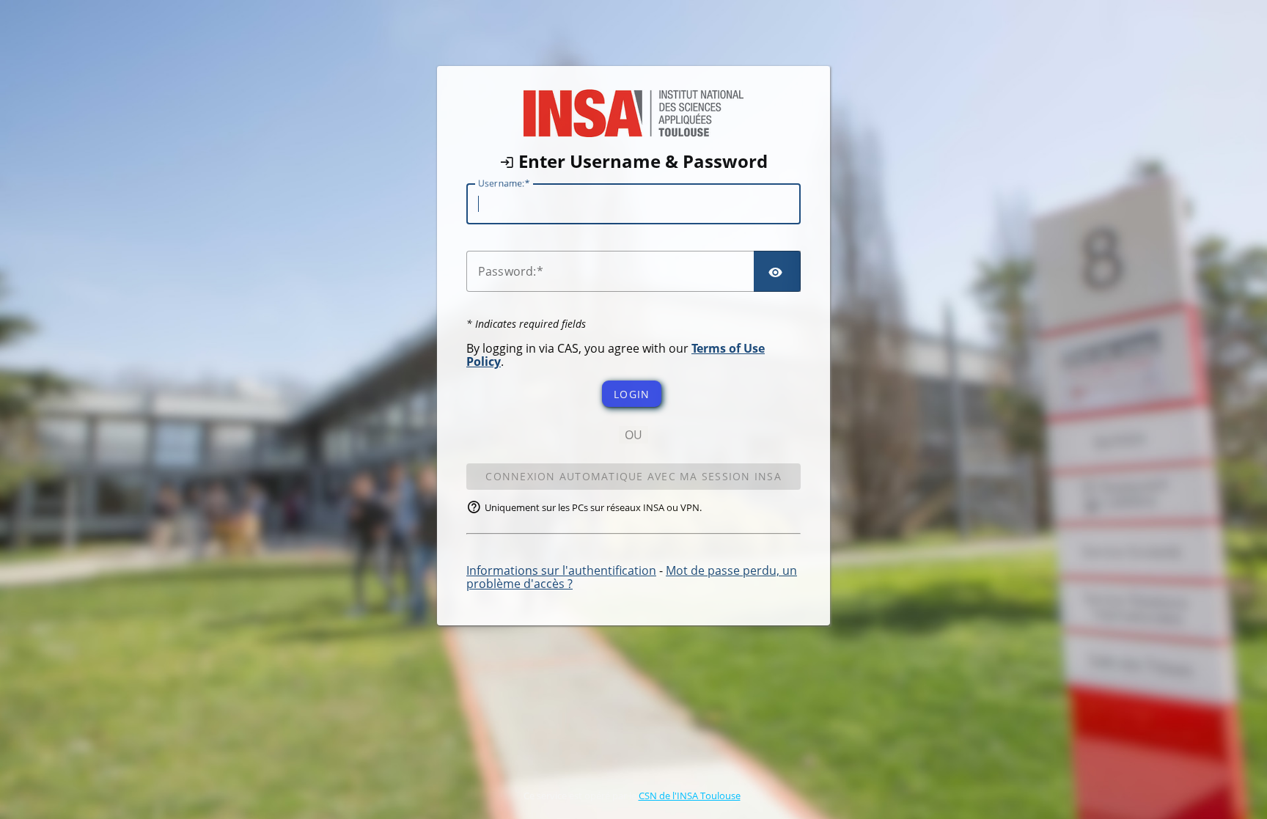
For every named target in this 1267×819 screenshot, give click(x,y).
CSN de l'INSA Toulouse (690, 795)
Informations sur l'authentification (561, 570)
